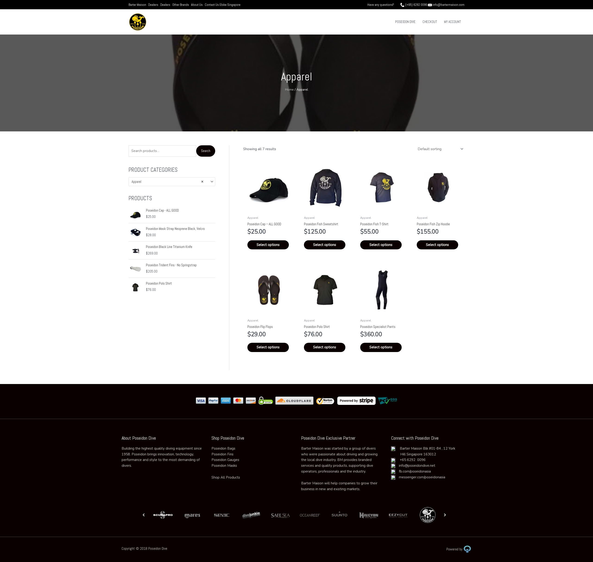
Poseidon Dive (405, 21)
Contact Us (212, 5)
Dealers (153, 5)
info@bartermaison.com (448, 5)
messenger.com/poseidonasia (420, 477)
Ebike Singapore (230, 5)
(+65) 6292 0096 (416, 5)
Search (205, 151)
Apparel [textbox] (167, 181)
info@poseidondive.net (417, 465)
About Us (197, 5)
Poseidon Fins (222, 454)
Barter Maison (137, 5)
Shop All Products (225, 477)
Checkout (430, 21)
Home (289, 89)
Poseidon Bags (223, 448)
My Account (452, 21)
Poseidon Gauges (225, 459)
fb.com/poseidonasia (413, 471)
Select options (268, 244)
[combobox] (172, 181)
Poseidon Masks (224, 465)
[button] (143, 515)
